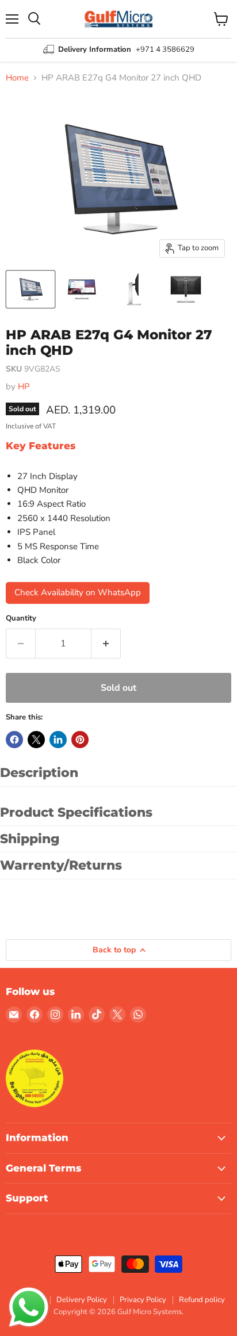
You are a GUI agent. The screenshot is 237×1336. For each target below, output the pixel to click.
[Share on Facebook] (14, 739)
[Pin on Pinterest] (80, 739)
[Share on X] (36, 739)
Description (39, 772)
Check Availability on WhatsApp (77, 592)
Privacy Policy (143, 1300)
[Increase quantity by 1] (106, 644)
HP (24, 386)
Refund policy (202, 1300)
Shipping (30, 839)
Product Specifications (76, 812)
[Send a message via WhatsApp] (29, 1307)
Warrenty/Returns (61, 865)
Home (17, 78)
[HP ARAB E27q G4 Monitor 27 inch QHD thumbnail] (30, 289)
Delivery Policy (81, 1300)
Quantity (21, 618)
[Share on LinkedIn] (58, 739)
